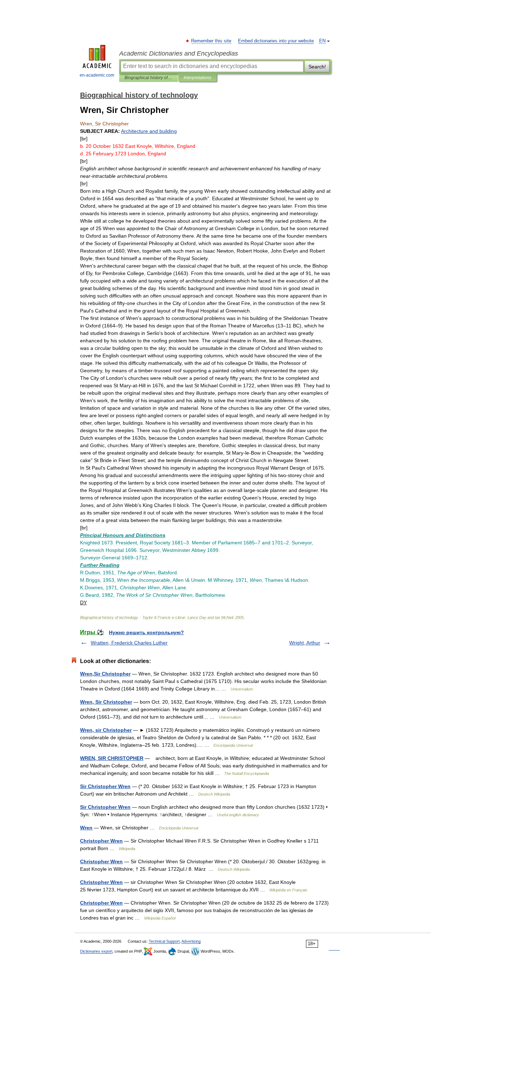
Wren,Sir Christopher (105, 674)
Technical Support (164, 941)
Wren (86, 827)
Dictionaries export (96, 951)
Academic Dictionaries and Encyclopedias (178, 53)
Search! (317, 66)
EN (322, 40)
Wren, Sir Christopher (106, 702)
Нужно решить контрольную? (146, 632)
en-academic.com (97, 75)
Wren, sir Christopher (106, 730)
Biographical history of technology (149, 77)
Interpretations (197, 77)
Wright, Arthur (304, 643)
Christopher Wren (101, 841)
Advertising (191, 941)
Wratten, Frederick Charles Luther (129, 643)
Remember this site (211, 40)
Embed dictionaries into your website (276, 40)
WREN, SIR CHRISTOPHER (111, 758)
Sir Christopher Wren (105, 786)
